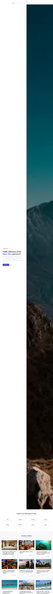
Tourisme (33, 3)
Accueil (13, 3)
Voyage (40, 3)
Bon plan (19, 3)
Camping (22, 3)
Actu (16, 3)
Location (29, 3)
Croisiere (26, 3)
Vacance (36, 3)
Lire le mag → (6, 264)
